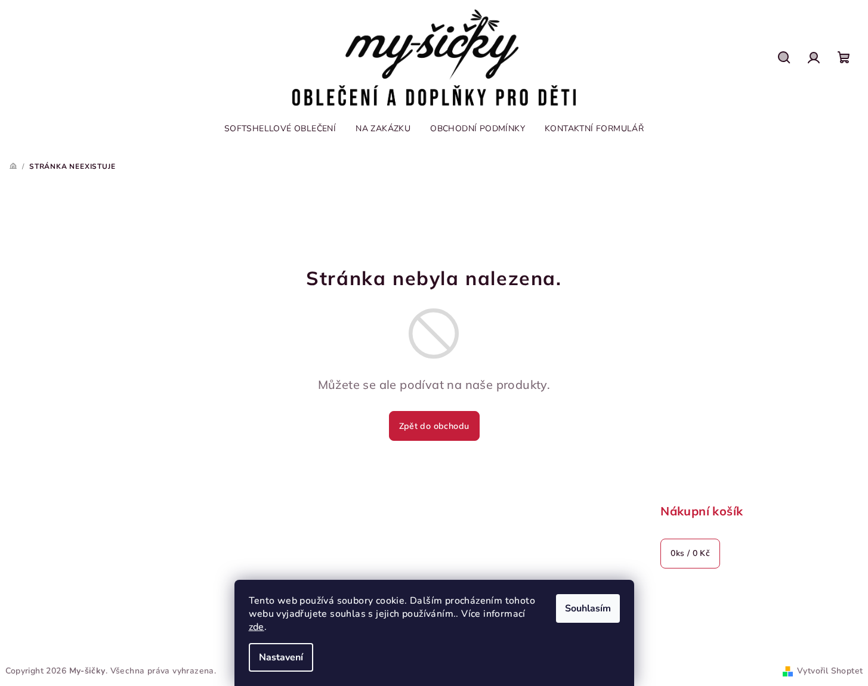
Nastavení (281, 657)
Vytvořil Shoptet (830, 670)
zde (256, 627)
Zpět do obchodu (434, 426)
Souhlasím (588, 608)
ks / (690, 553)
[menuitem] (280, 129)
